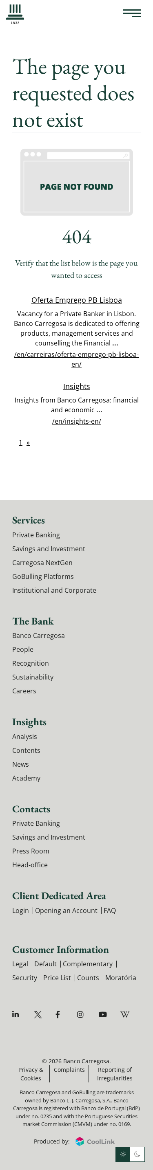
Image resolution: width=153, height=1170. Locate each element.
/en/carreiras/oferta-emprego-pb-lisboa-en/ (76, 359)
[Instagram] (82, 1014)
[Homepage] (15, 14)
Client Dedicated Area (59, 895)
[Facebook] (60, 1014)
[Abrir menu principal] (132, 14)
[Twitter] (39, 1014)
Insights (76, 386)
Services (28, 519)
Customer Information (60, 949)
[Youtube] (104, 1014)
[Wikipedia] (125, 1014)
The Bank (33, 620)
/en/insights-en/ (76, 421)
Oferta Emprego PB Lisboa (76, 300)
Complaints (69, 1069)
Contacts (31, 808)
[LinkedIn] (17, 1014)
